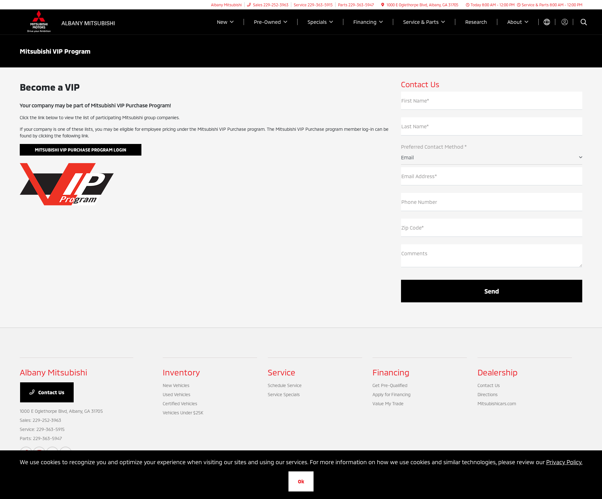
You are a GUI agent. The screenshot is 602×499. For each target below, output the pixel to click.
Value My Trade (388, 403)
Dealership (498, 372)
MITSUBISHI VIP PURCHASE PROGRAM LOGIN (80, 149)
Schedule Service (285, 385)
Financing (390, 372)
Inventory (181, 372)
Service (281, 372)
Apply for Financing (391, 394)
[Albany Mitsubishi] (74, 21)
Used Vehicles (176, 394)
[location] (382, 5)
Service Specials (284, 394)
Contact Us (50, 392)
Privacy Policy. (564, 462)
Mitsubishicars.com (497, 403)
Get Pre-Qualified (389, 385)
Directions (488, 394)
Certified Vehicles (180, 403)
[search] (584, 23)
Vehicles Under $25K (183, 412)
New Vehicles (176, 385)
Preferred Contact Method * (434, 147)
